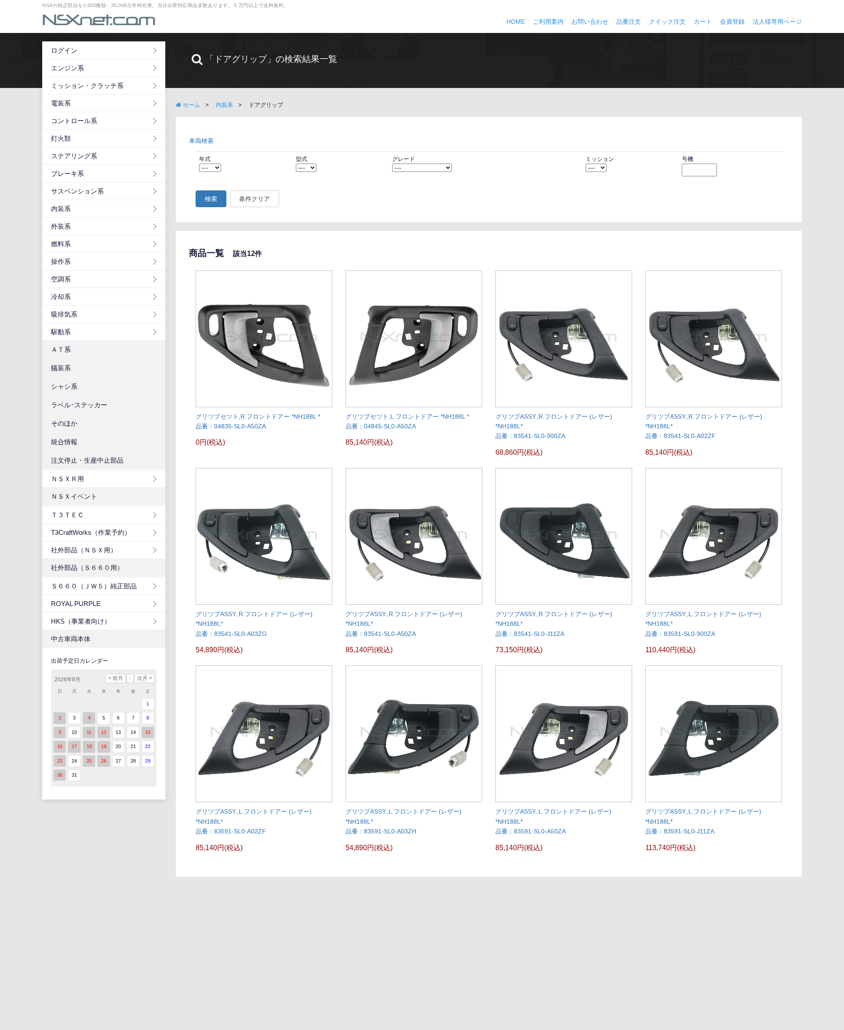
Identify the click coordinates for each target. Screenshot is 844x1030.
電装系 (61, 103)
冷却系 (61, 296)
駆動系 (61, 332)
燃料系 (61, 244)
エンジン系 (67, 68)
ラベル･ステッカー (79, 405)
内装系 (61, 208)
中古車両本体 (71, 639)
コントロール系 (74, 120)
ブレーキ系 (67, 173)
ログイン (64, 50)
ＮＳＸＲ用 (67, 478)
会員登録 (732, 21)
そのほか (64, 423)
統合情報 (64, 442)
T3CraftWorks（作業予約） (91, 532)
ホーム (190, 105)
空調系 (61, 279)
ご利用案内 (548, 21)
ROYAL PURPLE (76, 603)
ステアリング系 (74, 156)
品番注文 (628, 21)
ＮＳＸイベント (74, 496)
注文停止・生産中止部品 (87, 460)
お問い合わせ (589, 21)
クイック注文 (667, 21)
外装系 (61, 226)
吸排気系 (64, 314)
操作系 (61, 261)
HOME (515, 21)
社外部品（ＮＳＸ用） (84, 550)
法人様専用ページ (777, 21)
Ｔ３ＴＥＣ (67, 515)
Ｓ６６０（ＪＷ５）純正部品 (94, 586)
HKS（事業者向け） (81, 621)
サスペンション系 (77, 191)
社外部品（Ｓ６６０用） (87, 567)
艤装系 (61, 368)
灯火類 (61, 138)
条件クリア (254, 198)
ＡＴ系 (61, 349)
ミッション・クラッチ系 (87, 85)
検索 (211, 198)
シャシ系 (64, 386)
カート (703, 21)
